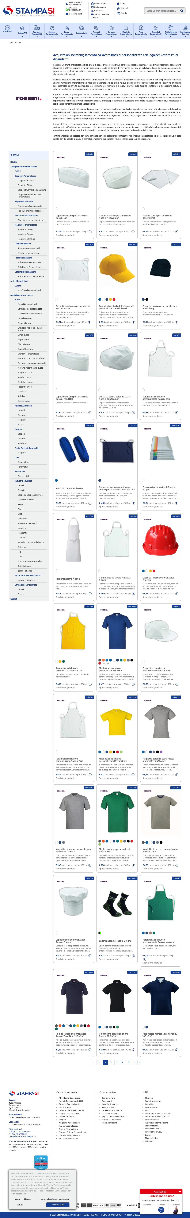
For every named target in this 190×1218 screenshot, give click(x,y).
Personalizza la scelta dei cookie (55, 1199)
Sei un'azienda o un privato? (79, 614)
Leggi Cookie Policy (24, 1199)
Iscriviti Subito (94, 645)
